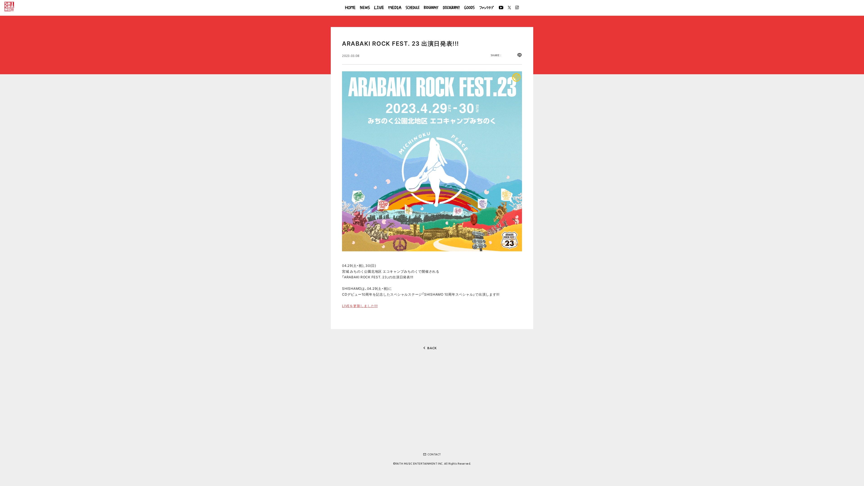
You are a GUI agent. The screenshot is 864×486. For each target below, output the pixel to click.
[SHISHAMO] (9, 6)
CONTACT (432, 454)
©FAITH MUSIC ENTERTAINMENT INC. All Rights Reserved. (432, 463)
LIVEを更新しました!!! (360, 305)
